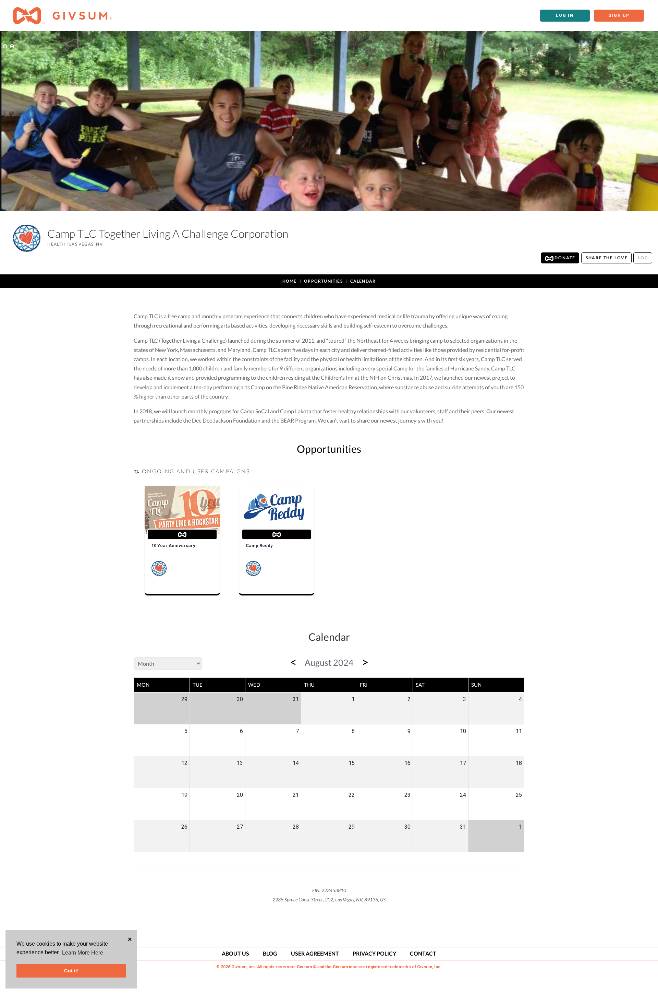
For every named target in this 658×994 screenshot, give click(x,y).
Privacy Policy (374, 953)
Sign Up (619, 15)
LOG (643, 257)
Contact (423, 953)
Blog (270, 953)
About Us (235, 953)
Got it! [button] (71, 970)
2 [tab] (12, 46)
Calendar (363, 281)
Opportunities (323, 281)
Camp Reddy (259, 545)
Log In (565, 15)
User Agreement (315, 953)
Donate (564, 257)
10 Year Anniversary (173, 545)
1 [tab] (5, 46)
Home (289, 281)
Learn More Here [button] (82, 953)
